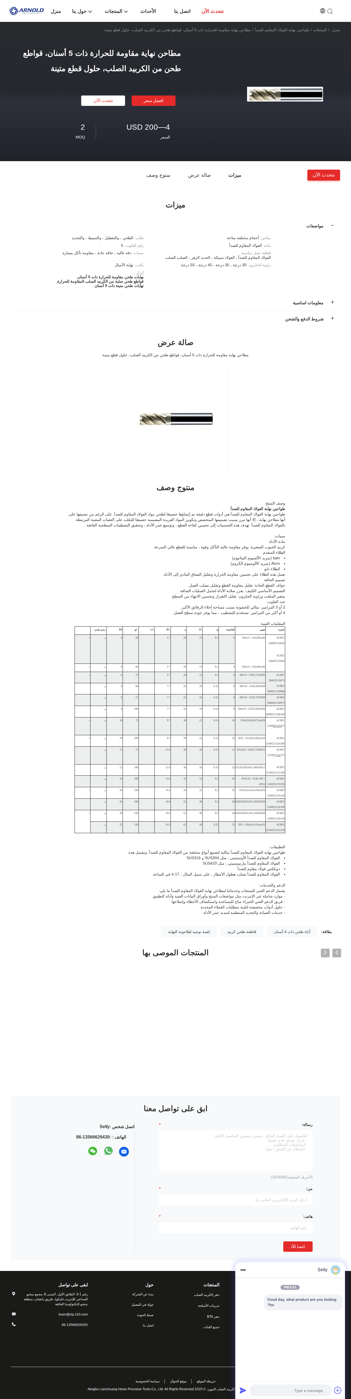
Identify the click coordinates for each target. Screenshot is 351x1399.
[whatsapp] (109, 1152)
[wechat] (93, 1152)
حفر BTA (213, 1317)
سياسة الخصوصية (147, 1381)
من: (309, 1188)
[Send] (243, 1390)
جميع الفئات (211, 1327)
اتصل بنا (148, 1325)
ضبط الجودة (145, 1315)
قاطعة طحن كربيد (241, 931)
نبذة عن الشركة (143, 1294)
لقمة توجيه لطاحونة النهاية (189, 931)
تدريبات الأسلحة (208, 1306)
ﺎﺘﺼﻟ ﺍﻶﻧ (298, 1246)
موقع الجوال (178, 1381)
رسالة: (307, 1124)
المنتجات (320, 30)
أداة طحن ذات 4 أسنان (292, 931)
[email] (124, 1152)
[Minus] (243, 1270)
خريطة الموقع (206, 1381)
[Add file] (338, 1390)
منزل (336, 30)
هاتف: (308, 1216)
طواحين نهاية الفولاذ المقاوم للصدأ (282, 30)
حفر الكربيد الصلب (206, 1295)
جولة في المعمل (142, 1305)
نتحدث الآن (103, 100)
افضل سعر (153, 100)
